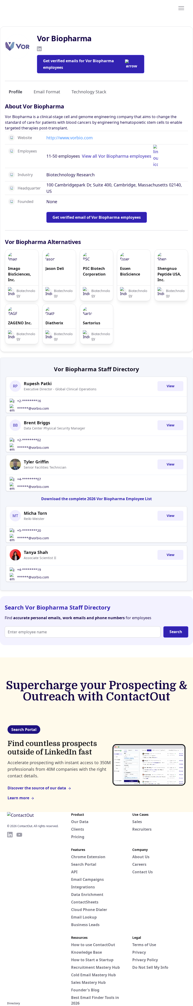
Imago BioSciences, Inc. (19, 274)
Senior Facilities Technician (45, 467)
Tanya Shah (36, 552)
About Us (140, 856)
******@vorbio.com (33, 408)
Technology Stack (89, 92)
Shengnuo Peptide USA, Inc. (169, 274)
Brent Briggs (37, 422)
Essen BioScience (130, 271)
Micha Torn (35, 513)
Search (175, 631)
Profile (15, 92)
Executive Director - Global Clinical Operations (60, 389)
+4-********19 (29, 569)
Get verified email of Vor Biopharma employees (96, 217)
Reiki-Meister (34, 518)
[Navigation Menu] (181, 7)
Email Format (47, 92)
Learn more (18, 797)
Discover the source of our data (37, 788)
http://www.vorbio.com (69, 137)
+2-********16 (29, 401)
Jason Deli (54, 268)
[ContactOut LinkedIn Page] (10, 916)
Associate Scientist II (40, 558)
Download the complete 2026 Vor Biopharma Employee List (96, 498)
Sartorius (91, 323)
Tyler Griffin (36, 462)
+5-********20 (29, 530)
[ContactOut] (30, 7)
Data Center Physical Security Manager (54, 428)
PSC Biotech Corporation (94, 271)
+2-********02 (29, 440)
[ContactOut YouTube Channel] (19, 916)
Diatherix (54, 323)
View (170, 386)
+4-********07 (29, 479)
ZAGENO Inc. (20, 323)
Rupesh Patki (38, 383)
